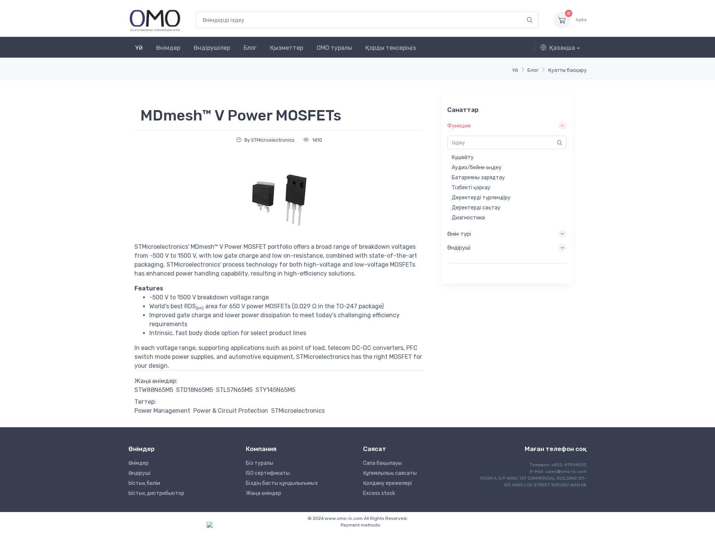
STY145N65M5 (275, 389)
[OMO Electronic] (154, 19)
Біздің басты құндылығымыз (282, 483)
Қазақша (562, 47)
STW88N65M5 (153, 389)
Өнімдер (168, 47)
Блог (250, 47)
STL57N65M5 (234, 389)
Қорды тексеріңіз (390, 47)
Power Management (162, 410)
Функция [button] (459, 125)
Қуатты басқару (567, 70)
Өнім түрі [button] (459, 234)
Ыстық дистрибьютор (156, 493)
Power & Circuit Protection (230, 410)
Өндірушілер (212, 47)
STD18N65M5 (194, 389)
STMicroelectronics (298, 410)
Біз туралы (259, 463)
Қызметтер (286, 47)
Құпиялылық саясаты (390, 473)
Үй (139, 47)
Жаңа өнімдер (263, 493)
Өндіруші (139, 473)
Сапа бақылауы (382, 463)
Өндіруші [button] (458, 247)
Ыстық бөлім (144, 483)
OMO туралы (334, 47)
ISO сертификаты (268, 473)
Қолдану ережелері (387, 483)
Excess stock (379, 493)
